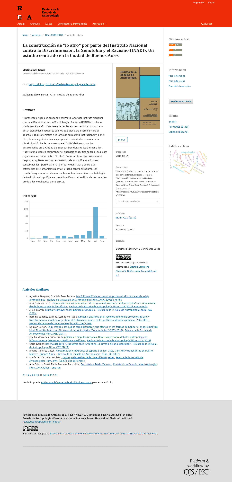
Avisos (48, 23)
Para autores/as (177, 80)
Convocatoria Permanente (72, 23)
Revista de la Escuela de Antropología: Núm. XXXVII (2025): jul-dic (84, 299)
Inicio (25, 35)
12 (44, 374)
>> (56, 374)
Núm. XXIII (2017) (54, 35)
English (173, 121)
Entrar (211, 2)
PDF (123, 139)
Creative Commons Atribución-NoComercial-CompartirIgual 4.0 (136, 271)
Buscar (208, 23)
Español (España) (178, 131)
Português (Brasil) (179, 126)
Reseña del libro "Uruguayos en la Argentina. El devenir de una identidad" (88, 343)
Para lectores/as (177, 75)
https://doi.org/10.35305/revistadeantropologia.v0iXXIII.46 (62, 84)
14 (51, 374)
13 (47, 374)
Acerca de (98, 23)
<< (24, 374)
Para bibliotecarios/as (180, 85)
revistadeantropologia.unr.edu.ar (42, 421)
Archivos (35, 23)
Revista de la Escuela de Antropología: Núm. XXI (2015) (89, 354)
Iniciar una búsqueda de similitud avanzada (66, 382)
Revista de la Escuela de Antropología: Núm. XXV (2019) (60, 323)
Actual (21, 23)
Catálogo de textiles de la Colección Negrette (88, 357)
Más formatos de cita (129, 201)
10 (37, 374)
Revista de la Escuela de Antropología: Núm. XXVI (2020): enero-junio (108, 306)
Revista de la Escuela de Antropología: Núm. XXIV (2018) (119, 340)
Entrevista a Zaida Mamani (96, 364)
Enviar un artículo (181, 101)
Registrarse (198, 2)
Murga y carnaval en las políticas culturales (70, 309)
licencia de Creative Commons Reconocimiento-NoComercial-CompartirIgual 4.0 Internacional (103, 433)
